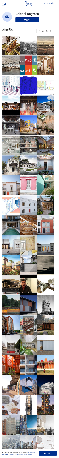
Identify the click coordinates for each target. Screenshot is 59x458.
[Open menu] (4, 3)
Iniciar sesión (48, 3)
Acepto (47, 453)
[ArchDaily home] (28, 3)
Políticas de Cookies (26, 454)
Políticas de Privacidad (12, 454)
